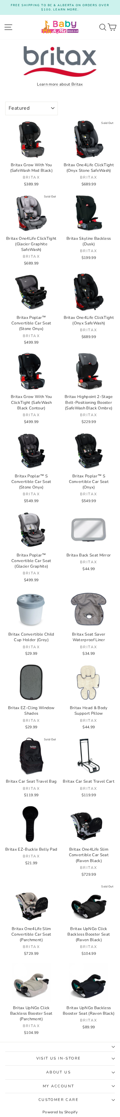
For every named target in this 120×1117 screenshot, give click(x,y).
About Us (58, 1072)
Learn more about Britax (60, 84)
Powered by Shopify (60, 1112)
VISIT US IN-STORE (58, 1058)
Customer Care (58, 1099)
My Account (58, 1086)
